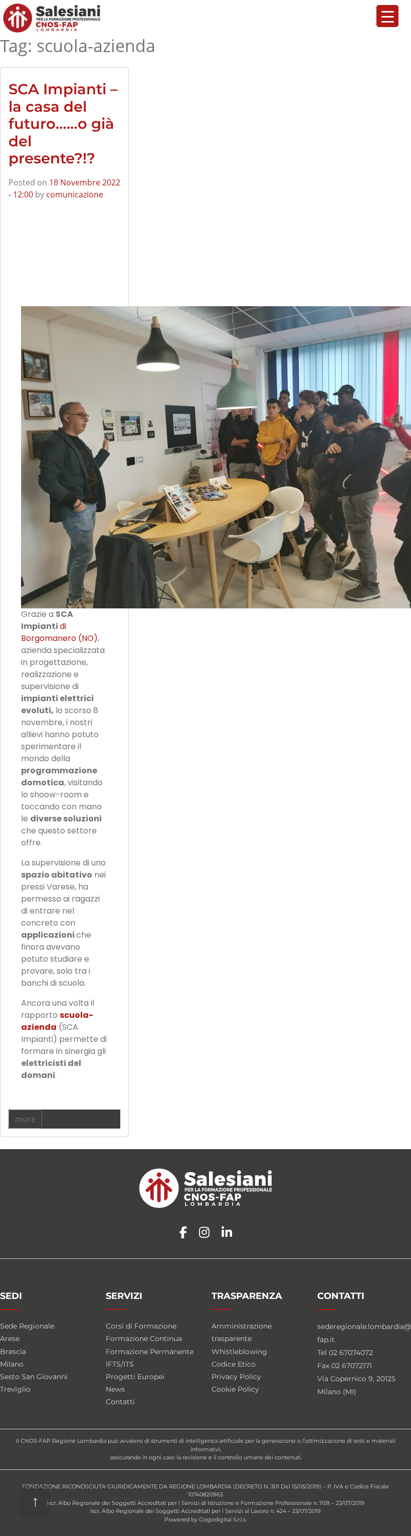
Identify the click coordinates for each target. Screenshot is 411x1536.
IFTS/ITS (120, 1364)
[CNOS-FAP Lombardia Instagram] (204, 1232)
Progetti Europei (135, 1376)
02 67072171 (351, 1365)
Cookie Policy (235, 1389)
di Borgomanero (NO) (59, 632)
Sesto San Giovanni (34, 1376)
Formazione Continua (144, 1338)
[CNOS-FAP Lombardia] (52, 18)
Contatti (120, 1401)
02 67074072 (351, 1352)
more (25, 1119)
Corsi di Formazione (141, 1326)
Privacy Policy (236, 1376)
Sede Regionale (27, 1326)
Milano (12, 1364)
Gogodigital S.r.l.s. (223, 1519)
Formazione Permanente (149, 1351)
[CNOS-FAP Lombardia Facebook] (183, 1232)
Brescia (13, 1351)
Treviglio (15, 1389)
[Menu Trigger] (387, 16)
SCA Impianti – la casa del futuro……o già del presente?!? (63, 123)
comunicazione (74, 194)
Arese (10, 1338)
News (115, 1389)
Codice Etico (234, 1364)
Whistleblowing (239, 1351)
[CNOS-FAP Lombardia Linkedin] (227, 1232)
